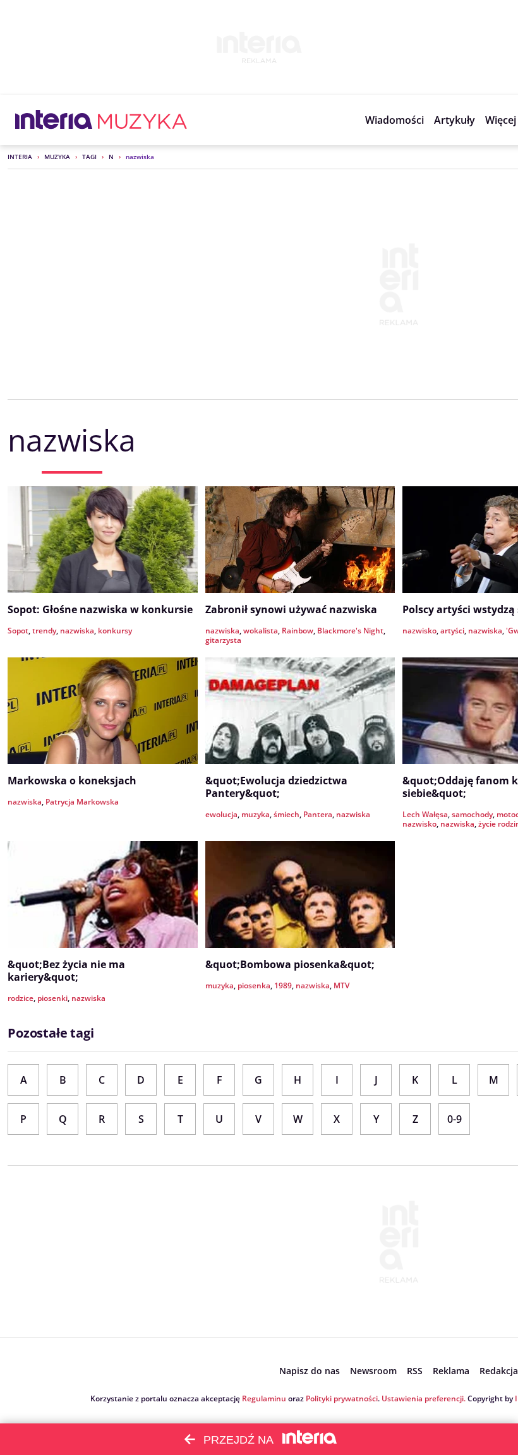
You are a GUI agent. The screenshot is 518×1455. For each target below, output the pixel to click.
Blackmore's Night (350, 630)
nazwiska (77, 630)
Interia (20, 156)
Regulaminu (264, 1398)
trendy (44, 630)
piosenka (254, 985)
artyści (452, 630)
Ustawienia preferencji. (424, 1398)
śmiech (286, 814)
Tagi (89, 156)
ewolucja (221, 814)
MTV (341, 985)
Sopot (18, 630)
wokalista (260, 630)
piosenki (52, 998)
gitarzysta (223, 640)
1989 (283, 985)
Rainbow (297, 630)
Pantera (317, 814)
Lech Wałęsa (425, 814)
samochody (472, 814)
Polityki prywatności (342, 1398)
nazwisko (419, 630)
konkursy (115, 630)
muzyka (255, 814)
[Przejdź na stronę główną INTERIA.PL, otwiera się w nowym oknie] (54, 120)
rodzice (20, 998)
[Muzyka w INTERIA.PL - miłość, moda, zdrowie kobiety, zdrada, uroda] (142, 120)
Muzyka (57, 156)
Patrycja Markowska (82, 801)
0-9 (454, 1119)
